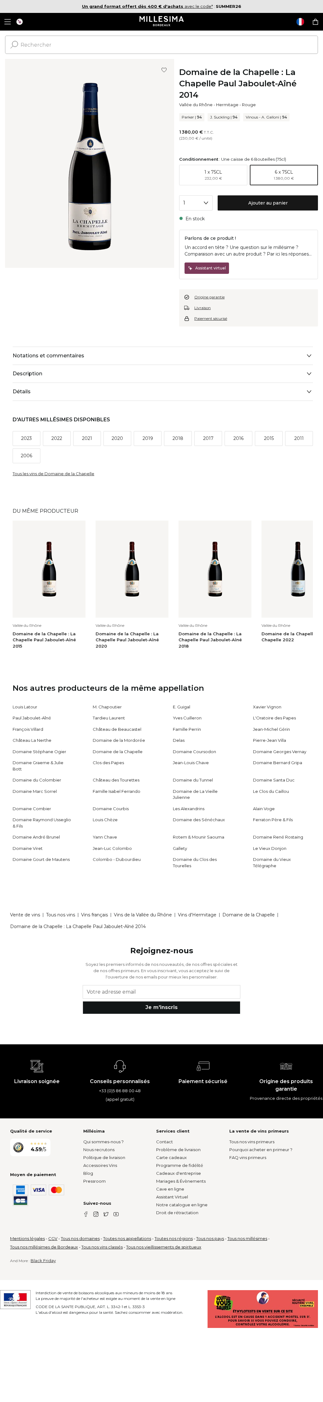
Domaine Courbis (111, 808)
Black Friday (43, 1260)
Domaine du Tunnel (193, 779)
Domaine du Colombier (37, 779)
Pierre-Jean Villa (269, 740)
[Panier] (315, 22)
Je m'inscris (161, 1007)
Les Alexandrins (188, 808)
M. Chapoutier (107, 706)
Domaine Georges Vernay (279, 751)
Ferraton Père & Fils (273, 819)
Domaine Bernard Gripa (277, 762)
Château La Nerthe (32, 740)
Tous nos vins (60, 915)
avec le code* (147, 6)
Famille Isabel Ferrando (116, 791)
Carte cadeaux (171, 1157)
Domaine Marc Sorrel (35, 791)
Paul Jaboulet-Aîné (32, 717)
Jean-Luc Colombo (112, 848)
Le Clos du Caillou (271, 791)
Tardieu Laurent (109, 717)
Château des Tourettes (116, 779)
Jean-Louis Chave (191, 762)
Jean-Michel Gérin (271, 729)
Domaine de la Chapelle (118, 751)
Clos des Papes (108, 762)
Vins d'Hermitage (197, 915)
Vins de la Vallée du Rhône (143, 915)
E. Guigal (181, 706)
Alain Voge (264, 808)
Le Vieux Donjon (269, 848)
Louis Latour (25, 706)
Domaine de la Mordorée (119, 740)
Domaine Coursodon (194, 751)
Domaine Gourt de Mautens (41, 859)
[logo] (161, 22)
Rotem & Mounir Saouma (198, 836)
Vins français (94, 915)
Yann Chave (105, 836)
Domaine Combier (32, 808)
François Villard (28, 729)
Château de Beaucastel (117, 729)
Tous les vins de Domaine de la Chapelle (53, 473)
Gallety (180, 848)
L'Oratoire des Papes (274, 717)
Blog (88, 1173)
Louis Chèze (105, 819)
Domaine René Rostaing (278, 836)
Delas (179, 740)
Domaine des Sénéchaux (199, 819)
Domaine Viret (28, 848)
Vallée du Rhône (196, 104)
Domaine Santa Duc (274, 779)
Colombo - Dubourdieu (117, 859)
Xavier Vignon (267, 706)
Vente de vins (25, 915)
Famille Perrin (187, 729)
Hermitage (227, 104)
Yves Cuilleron (187, 717)
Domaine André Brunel (36, 836)
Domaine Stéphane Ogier (39, 751)
